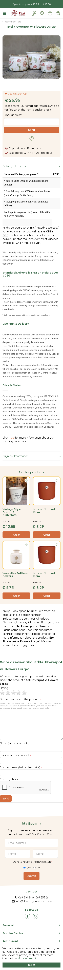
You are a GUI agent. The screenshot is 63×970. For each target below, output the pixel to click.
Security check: (9, 779)
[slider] (13, 692)
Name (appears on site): (16, 743)
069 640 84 (24, 897)
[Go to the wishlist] (49, 13)
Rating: (5, 688)
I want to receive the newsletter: (32, 861)
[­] (5, 13)
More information (28, 958)
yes (29, 867)
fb (27, 916)
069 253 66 (41, 897)
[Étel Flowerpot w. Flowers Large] (31, 57)
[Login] (42, 13)
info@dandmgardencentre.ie (34, 901)
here (12, 437)
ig (35, 916)
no (38, 867)
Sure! (31, 965)
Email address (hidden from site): (21, 767)
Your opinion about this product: (20, 699)
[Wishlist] (50, 13)
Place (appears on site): (15, 755)
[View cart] (57, 13)
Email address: (13, 115)
